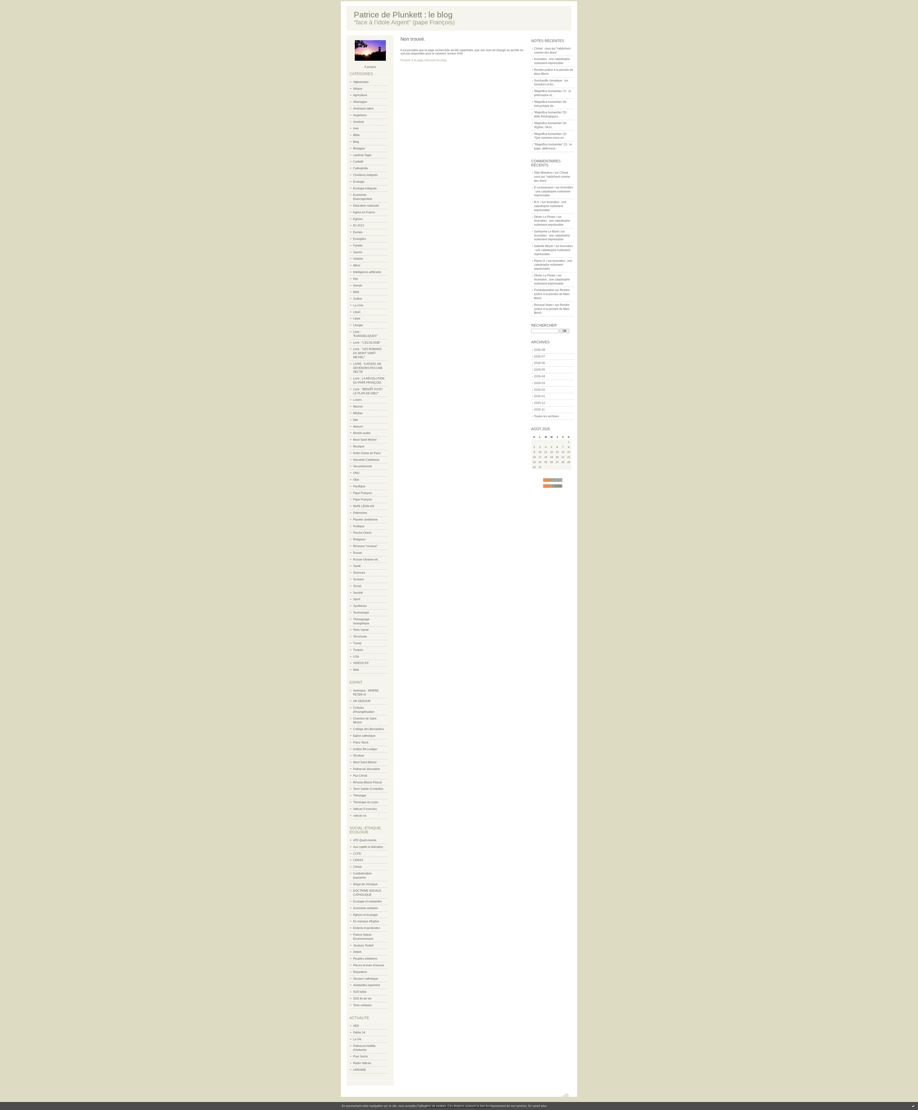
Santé (357, 566)
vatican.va (359, 815)
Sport (356, 599)
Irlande (357, 285)
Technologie (361, 612)
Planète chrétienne (365, 519)
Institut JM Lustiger (365, 749)
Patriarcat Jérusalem (366, 769)
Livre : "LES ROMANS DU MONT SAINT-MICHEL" (367, 353)
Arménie (358, 122)
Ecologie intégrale (365, 188)
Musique (358, 446)
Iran (355, 278)
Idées (356, 265)
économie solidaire (365, 908)
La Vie (357, 1039)
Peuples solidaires (365, 958)
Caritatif (358, 161)
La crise (358, 305)
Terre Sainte (361, 630)
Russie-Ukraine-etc (365, 559)
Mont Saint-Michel (365, 439)
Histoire (358, 258)
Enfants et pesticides (366, 928)
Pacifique (359, 486)
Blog (356, 141)
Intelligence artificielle (367, 272)
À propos (370, 67)
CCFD (357, 853)
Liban (357, 312)
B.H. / (537, 202)
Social (357, 586)
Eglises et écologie (365, 915)
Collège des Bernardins (368, 729)
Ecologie (359, 181)
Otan (356, 479)
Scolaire (358, 579)
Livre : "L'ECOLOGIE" (367, 342)
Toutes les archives (546, 416)
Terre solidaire (362, 1005)
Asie (356, 128)
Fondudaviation (544, 290)
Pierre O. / (540, 261)
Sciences (359, 572)
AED (356, 1026)
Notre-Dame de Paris (367, 453)
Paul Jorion (360, 1056)
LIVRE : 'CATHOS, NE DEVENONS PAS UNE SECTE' (367, 368)
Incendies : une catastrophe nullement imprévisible (553, 191)
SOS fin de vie (362, 998)
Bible (356, 135)
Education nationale (366, 205)
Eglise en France (364, 212)
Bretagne (359, 148)
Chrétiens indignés (365, 175)
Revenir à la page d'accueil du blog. (423, 60)
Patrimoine (360, 513)
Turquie (358, 650)
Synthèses (360, 606)
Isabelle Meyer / (544, 246)
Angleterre (360, 115)
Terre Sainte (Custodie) (368, 789)
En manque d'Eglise (366, 921)
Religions (359, 539)
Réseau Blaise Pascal (367, 782)
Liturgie (358, 325)
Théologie (359, 795)
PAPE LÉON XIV (363, 506)
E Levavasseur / (544, 187)
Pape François (362, 493)
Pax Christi (360, 775)
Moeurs (358, 426)
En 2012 (358, 225)
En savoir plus (537, 1106)
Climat (357, 866)
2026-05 (539, 369)
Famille (358, 245)
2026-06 (539, 363)
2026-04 (539, 376)
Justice (357, 298)
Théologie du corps (365, 802)
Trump (357, 643)
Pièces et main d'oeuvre (368, 965)
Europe (358, 232)
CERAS (358, 860)
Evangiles (359, 239)
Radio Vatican (362, 1063)
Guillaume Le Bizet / (547, 231)
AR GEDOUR (362, 701)
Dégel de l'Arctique (365, 884)
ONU (356, 473)
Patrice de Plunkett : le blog (403, 14)
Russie (357, 553)
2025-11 (539, 409)
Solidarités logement (366, 985)
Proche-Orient (362, 532)
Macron (358, 406)
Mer (355, 420)
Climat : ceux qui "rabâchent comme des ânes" (552, 176)
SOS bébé (359, 992)
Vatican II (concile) (365, 809)
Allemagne (360, 102)
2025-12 (539, 403)
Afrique (357, 88)
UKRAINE (359, 1070)
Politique (359, 526)
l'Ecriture (358, 755)
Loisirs (357, 399)
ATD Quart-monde (365, 840)
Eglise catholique (364, 735)
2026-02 (539, 389)
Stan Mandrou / (544, 172)
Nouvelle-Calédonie (366, 460)
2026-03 (539, 383)
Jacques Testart (363, 945)
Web (356, 669)
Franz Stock (360, 742)
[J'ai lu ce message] (913, 1106)
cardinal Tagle (362, 155)
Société (358, 592)
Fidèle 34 (359, 1032)
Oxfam (357, 952)
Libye (356, 318)
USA (356, 656)
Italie (356, 292)
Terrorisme (360, 636)
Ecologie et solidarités (367, 901)
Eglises (358, 219)
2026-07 (539, 356)
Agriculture (360, 95)
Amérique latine (363, 108)
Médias (358, 413)
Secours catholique (365, 978)
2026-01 (539, 396)
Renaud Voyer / (544, 305)
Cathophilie (360, 168)
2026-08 (539, 350)
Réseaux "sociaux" (365, 546)
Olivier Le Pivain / (545, 217)
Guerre (357, 252)
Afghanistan (361, 82)
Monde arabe (362, 433)
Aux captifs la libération (368, 847)
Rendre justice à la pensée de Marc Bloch (552, 294)
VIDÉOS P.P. (361, 663)
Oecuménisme (362, 466)
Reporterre (360, 972)
